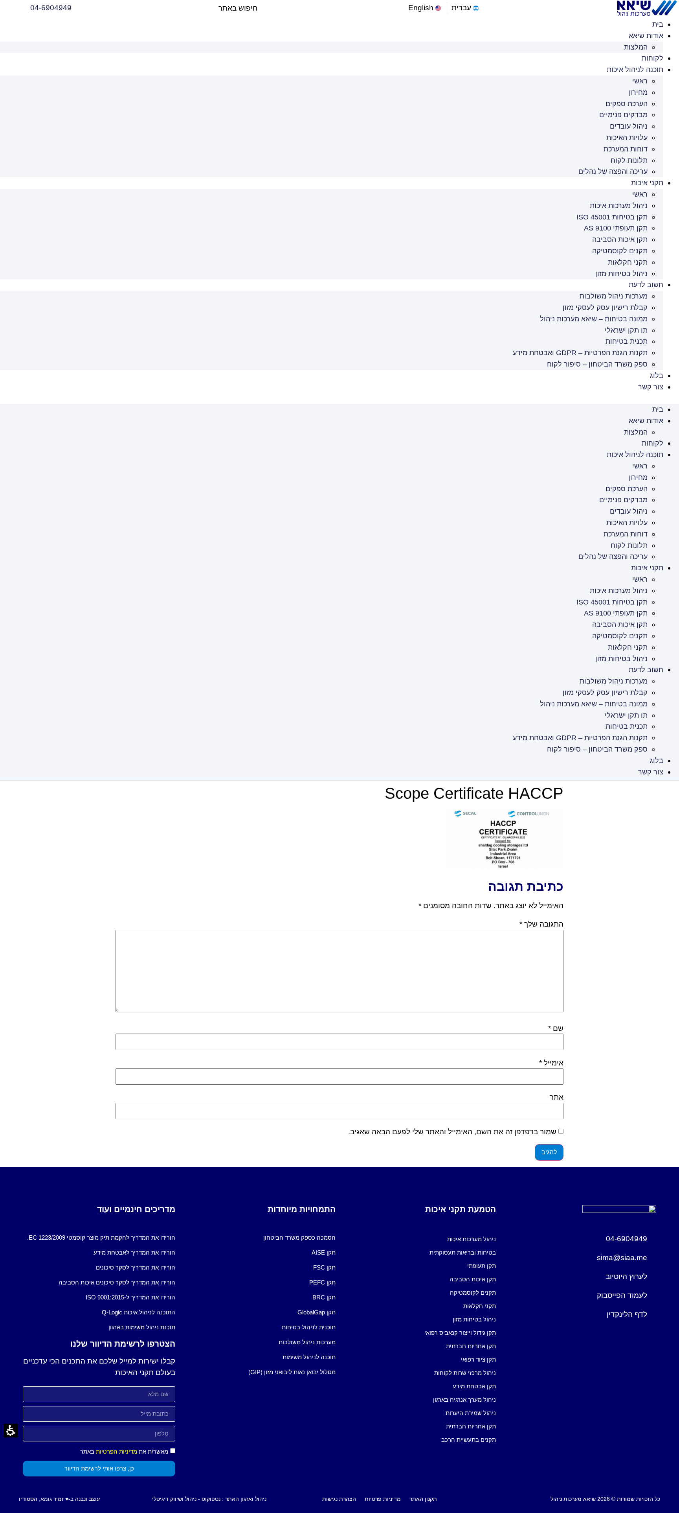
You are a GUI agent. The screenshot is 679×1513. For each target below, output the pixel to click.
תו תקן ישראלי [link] (626, 330)
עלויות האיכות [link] (627, 138)
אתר (556, 1097)
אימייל (551, 1063)
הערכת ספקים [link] (627, 104)
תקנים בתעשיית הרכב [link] (468, 1439)
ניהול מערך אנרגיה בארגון (464, 1399)
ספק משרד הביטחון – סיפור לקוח (597, 364)
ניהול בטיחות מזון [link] (621, 274)
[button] (264, 8)
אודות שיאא (646, 36)
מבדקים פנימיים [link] (623, 115)
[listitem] (419, 1239)
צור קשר (650, 387)
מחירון (638, 92)
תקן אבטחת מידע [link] (474, 1386)
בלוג (656, 376)
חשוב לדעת (646, 285)
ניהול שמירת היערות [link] (471, 1413)
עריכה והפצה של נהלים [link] (613, 171)
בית (657, 24)
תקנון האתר (423, 1499)
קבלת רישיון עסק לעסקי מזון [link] (605, 307)
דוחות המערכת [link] (626, 149)
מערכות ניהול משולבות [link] (614, 296)
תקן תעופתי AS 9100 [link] (616, 228)
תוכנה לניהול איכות (635, 70)
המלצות (636, 47)
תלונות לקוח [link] (629, 160)
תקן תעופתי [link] (481, 1265)
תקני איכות (647, 183)
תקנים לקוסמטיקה (620, 251)
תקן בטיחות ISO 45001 (612, 217)
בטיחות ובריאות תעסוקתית (462, 1252)
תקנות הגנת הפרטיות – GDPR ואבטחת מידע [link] (580, 353)
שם (555, 1028)
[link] (425, 8)
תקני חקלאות (628, 262)
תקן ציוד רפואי (478, 1359)
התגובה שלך (541, 924)
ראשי (640, 81)
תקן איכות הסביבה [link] (620, 239)
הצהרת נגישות (339, 1499)
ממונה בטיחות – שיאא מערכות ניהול (594, 319)
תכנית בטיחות (627, 341)
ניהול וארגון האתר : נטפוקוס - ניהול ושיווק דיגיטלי (209, 1499)
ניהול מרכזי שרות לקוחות (465, 1372)
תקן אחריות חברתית (471, 1346)
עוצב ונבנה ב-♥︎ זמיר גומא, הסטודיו (59, 1499)
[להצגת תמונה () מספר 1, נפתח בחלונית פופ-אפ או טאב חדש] (504, 866)
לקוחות (652, 58)
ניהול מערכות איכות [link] (619, 206)
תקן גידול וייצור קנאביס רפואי (460, 1332)
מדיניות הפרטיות (116, 1451)
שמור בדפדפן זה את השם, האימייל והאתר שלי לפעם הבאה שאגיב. (452, 1131)
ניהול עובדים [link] (629, 126)
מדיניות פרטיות (383, 1499)
